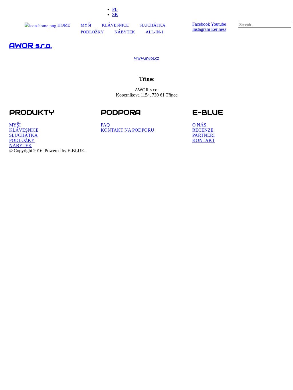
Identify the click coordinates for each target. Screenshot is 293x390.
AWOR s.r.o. (30, 45)
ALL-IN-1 (155, 32)
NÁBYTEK (124, 32)
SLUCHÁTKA (152, 25)
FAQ (105, 124)
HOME (63, 25)
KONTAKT (203, 140)
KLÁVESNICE (115, 25)
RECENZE (202, 130)
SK (115, 14)
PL (115, 9)
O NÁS (199, 124)
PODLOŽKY (92, 32)
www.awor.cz (146, 58)
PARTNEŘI (203, 135)
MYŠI (86, 25)
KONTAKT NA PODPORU (127, 130)
